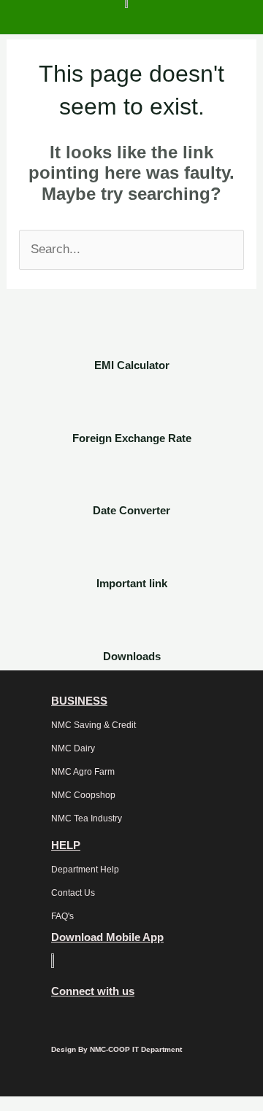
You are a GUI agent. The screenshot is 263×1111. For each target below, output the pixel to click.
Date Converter (131, 510)
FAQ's (62, 916)
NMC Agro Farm (83, 772)
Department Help (85, 869)
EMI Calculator (131, 365)
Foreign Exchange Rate (131, 438)
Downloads (132, 656)
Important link (131, 583)
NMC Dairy (73, 748)
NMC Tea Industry (86, 818)
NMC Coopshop (83, 795)
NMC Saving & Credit (93, 725)
